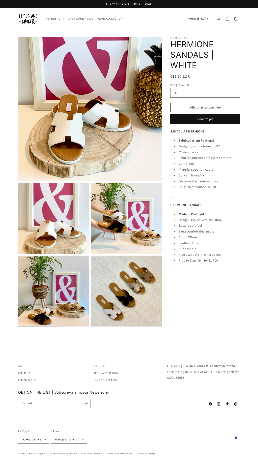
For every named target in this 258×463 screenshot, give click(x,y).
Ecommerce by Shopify (65, 453)
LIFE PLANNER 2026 (105, 373)
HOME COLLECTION (105, 380)
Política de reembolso (92, 453)
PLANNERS (99, 366)
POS (46, 453)
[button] (55, 18)
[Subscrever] (86, 403)
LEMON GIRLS (27, 380)
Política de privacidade (120, 453)
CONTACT (24, 373)
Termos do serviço (146, 453)
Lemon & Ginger (34, 453)
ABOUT (22, 366)
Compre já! (205, 119)
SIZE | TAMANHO (179, 85)
